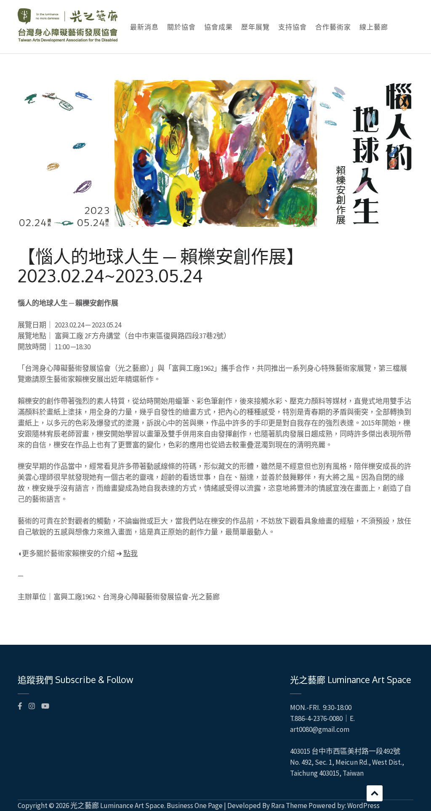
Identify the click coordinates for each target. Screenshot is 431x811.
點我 (130, 553)
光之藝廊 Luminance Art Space (117, 805)
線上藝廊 (373, 27)
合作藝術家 (333, 27)
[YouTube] (45, 706)
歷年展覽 (255, 27)
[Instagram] (32, 706)
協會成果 (218, 27)
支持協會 (292, 27)
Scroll (375, 793)
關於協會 (181, 27)
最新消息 (144, 27)
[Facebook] (20, 706)
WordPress (363, 805)
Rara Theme (289, 805)
